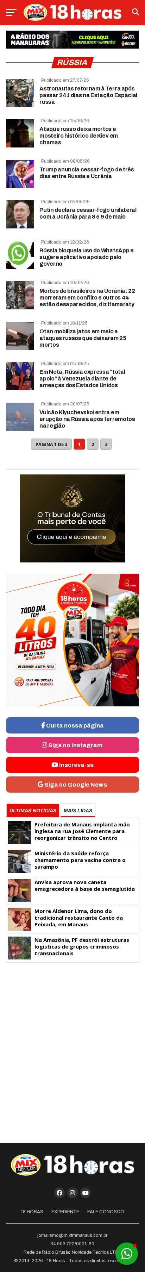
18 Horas (32, 1211)
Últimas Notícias (33, 810)
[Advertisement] (72, 1049)
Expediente (65, 1211)
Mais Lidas (78, 810)
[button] (126, 1253)
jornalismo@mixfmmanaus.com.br (72, 1235)
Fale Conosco (105, 1211)
